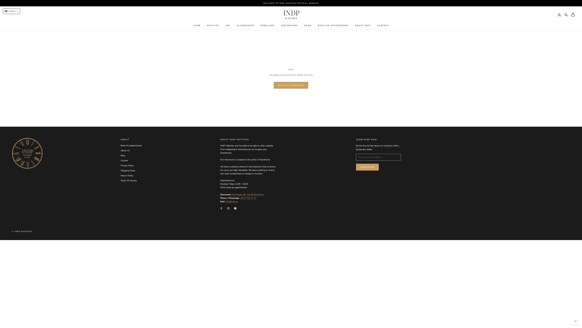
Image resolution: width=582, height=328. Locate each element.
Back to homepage (291, 85)
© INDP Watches (22, 231)
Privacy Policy (127, 165)
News (308, 25)
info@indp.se (232, 201)
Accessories (245, 25)
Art (228, 25)
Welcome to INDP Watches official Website (291, 3)
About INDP (363, 25)
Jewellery (267, 25)
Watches (213, 25)
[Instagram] (228, 208)
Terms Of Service (129, 180)
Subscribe (367, 167)
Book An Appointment (333, 25)
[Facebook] (221, 208)
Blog (123, 155)
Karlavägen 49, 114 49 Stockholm (248, 194)
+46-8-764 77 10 (248, 198)
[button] (11, 11)
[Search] (566, 14)
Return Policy (127, 175)
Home (197, 25)
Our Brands (289, 25)
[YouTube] (235, 208)
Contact (383, 25)
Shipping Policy (128, 170)
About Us (125, 150)
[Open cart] (573, 14)
